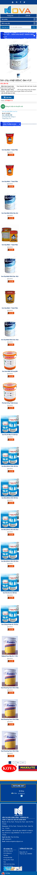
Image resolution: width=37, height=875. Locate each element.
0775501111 (21, 793)
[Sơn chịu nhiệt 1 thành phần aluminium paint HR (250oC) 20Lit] (9, 186)
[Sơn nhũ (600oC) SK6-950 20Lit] (9, 566)
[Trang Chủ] (18, 9)
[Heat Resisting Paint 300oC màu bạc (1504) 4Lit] (9, 756)
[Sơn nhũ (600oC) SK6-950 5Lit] (9, 471)
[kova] (9, 768)
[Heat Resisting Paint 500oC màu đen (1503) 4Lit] (9, 692)
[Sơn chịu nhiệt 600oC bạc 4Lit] (9, 218)
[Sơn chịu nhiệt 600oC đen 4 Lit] (18, 97)
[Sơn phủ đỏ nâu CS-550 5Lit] (9, 439)
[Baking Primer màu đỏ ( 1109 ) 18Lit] (9, 661)
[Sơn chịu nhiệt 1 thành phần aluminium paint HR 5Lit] (9, 154)
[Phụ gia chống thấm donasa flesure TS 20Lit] (9, 408)
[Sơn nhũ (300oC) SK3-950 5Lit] (9, 503)
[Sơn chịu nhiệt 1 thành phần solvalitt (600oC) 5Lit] (9, 313)
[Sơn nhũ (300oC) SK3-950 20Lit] (9, 534)
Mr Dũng (8, 873)
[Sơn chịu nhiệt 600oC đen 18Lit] (9, 344)
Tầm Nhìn (5, 855)
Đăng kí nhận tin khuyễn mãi (14, 106)
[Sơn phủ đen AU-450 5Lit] (9, 597)
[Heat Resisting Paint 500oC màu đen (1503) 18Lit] (9, 724)
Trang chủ (10, 15)
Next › (18, 762)
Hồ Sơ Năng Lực (7, 853)
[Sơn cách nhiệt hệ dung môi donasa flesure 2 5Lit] (9, 376)
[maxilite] (27, 768)
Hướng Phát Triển (7, 857)
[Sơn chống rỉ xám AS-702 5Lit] (9, 629)
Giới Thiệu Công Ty (8, 851)
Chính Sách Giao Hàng (9, 864)
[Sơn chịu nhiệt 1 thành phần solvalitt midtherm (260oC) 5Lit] (9, 249)
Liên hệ (28, 15)
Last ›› (23, 762)
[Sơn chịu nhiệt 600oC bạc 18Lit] (9, 281)
